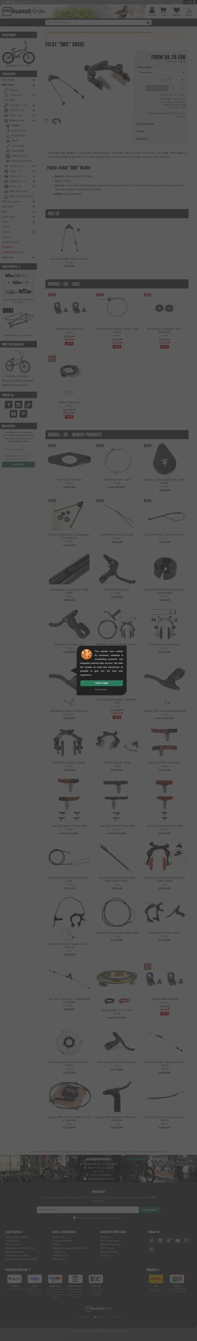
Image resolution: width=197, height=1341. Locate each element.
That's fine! (101, 683)
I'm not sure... (101, 689)
